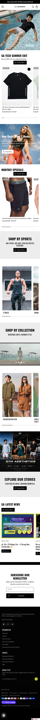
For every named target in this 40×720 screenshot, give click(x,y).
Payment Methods (7, 659)
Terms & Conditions (8, 641)
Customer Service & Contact (10, 647)
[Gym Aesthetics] (20, 7)
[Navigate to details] (29, 308)
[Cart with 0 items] (37, 7)
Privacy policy (13, 693)
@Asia (10, 619)
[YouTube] (12, 624)
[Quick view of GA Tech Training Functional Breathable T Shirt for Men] (29, 69)
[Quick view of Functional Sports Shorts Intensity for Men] (29, 180)
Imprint (4, 636)
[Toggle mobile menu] (7, 6)
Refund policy (5, 693)
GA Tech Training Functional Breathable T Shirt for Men (16, 108)
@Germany (5, 619)
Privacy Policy (6, 639)
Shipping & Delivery (8, 656)
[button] (37, 7)
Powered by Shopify (24, 705)
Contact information (14, 695)
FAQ (3, 664)
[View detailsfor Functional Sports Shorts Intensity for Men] (17, 197)
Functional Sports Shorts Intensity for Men (16, 218)
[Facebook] (4, 624)
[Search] (33, 7)
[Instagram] (8, 624)
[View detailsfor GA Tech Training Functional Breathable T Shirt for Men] (17, 86)
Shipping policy (33, 693)
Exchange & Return (8, 661)
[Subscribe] (36, 679)
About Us (5, 633)
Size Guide (5, 644)
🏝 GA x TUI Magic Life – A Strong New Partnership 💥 (15, 545)
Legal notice (4, 695)
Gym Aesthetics (15, 705)
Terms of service (23, 693)
